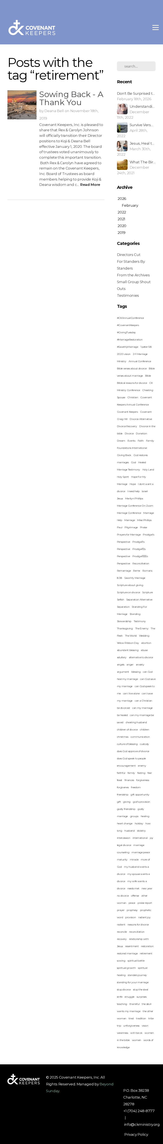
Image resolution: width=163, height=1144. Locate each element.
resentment (132, 946)
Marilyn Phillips (134, 498)
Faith (141, 440)
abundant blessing (128, 650)
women (136, 1040)
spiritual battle (136, 960)
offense (135, 895)
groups (134, 816)
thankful (134, 1004)
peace (132, 902)
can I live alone (131, 693)
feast (119, 780)
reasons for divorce (138, 924)
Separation (123, 606)
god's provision (141, 801)
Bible (148, 375)
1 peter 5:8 (146, 346)
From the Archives (133, 275)
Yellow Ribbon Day (128, 642)
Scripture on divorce (128, 592)
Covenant (146, 411)
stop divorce (124, 989)
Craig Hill (122, 419)
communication (140, 736)
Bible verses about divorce (132, 368)
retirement (146, 953)
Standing (135, 614)
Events (131, 440)
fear (150, 772)
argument (123, 671)
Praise (143, 527)
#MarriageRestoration (130, 339)
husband (129, 830)
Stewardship (124, 621)
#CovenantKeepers (128, 325)
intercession (123, 837)
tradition (141, 1018)
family (131, 772)
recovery (122, 939)
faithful (121, 772)
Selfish (120, 599)
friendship (122, 794)
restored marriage (127, 953)
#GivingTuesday (126, 332)
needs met (133, 888)
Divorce (129, 433)
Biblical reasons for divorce (132, 382)
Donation (141, 433)
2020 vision (124, 354)
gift (119, 801)
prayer (121, 910)
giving (127, 801)
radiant (121, 924)
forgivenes (123, 787)
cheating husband (136, 722)
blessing (136, 671)
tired (131, 1018)
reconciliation (137, 931)
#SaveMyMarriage (127, 346)
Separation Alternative (139, 599)
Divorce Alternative (141, 419)
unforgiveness (131, 1025)
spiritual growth (126, 967)
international (140, 837)
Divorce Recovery (127, 426)
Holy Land (148, 469)
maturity (122, 859)
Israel (145, 491)
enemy (142, 765)
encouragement (126, 765)
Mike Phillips (144, 520)
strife (119, 996)
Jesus (120, 498)
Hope (133, 484)
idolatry (141, 830)
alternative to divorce (141, 657)
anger (129, 664)
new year (147, 888)
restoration (147, 946)
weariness (122, 1032)
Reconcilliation (140, 563)
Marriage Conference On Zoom (135, 505)
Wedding (144, 635)
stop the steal (140, 989)
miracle (134, 859)
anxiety (140, 664)
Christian (132, 397)
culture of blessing (127, 744)
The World (131, 635)
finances (129, 780)
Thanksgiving (125, 628)
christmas (122, 736)
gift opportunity (140, 794)
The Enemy (142, 628)
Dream (121, 440)
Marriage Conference (129, 512)
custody (144, 744)
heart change (124, 823)
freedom (136, 787)
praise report (145, 902)
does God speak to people (131, 758)
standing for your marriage (133, 982)
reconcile (122, 931)
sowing (121, 960)
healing (145, 816)
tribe (151, 1018)
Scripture (147, 592)
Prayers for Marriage (129, 534)
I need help (133, 491)
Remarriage (124, 570)
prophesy (132, 910)
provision (130, 917)
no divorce (123, 895)
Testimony (140, 621)
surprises (142, 996)
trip (119, 1025)
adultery (121, 657)
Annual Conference (140, 361)
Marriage (129, 520)
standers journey (137, 975)
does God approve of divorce (133, 751)
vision (145, 1025)
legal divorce (124, 845)
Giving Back (124, 455)
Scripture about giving (130, 585)
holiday (139, 823)
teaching (122, 1004)
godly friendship (126, 809)
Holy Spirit (123, 476)
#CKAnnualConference (130, 317)
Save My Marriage (134, 577)
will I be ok (136, 1032)
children (144, 729)
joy (151, 837)
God (133, 462)
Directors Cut (129, 254)
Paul (119, 527)
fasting (141, 772)
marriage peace (141, 852)
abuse (144, 650)
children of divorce (127, 729)
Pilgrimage (131, 527)
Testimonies (128, 295)
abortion (146, 642)
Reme (136, 570)
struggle (129, 996)
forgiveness (142, 780)
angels (120, 664)
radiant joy (144, 917)
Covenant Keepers (127, 411)
